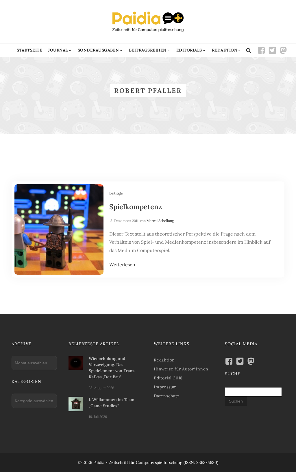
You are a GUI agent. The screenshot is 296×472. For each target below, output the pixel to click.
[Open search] (248, 50)
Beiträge (116, 193)
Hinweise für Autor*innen (181, 369)
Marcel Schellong (160, 220)
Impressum (165, 387)
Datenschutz (167, 395)
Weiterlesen (122, 264)
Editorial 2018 (168, 378)
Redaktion (164, 360)
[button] (60, 50)
